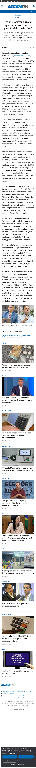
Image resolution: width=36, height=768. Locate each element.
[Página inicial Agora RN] (7, 685)
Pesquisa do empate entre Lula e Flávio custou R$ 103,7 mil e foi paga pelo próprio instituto (17, 435)
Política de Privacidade (17, 764)
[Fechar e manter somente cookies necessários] (35, 757)
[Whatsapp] (20, 17)
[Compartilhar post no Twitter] (16, 17)
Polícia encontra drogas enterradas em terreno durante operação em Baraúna (17, 366)
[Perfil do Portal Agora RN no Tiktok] (18, 1)
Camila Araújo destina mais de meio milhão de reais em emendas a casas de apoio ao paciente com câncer (17, 538)
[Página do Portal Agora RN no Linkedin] (15, 1)
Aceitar (10, 757)
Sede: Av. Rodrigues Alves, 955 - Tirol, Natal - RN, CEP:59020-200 (18, 691)
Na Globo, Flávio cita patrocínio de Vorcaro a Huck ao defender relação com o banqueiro (18, 400)
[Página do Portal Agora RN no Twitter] (5, 1)
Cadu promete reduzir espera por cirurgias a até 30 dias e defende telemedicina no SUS (15, 503)
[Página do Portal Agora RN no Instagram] (8, 1)
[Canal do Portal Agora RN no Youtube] (12, 1)
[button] (2, 6)
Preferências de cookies (18, 709)
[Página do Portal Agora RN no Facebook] (2, 1)
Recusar (26, 757)
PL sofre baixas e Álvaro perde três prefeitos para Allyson (15, 604)
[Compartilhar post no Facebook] (18, 17)
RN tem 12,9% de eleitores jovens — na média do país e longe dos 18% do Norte (17, 469)
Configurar (10, 761)
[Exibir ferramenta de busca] (34, 6)
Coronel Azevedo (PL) (22, 56)
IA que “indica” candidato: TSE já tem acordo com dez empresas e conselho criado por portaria (16, 638)
